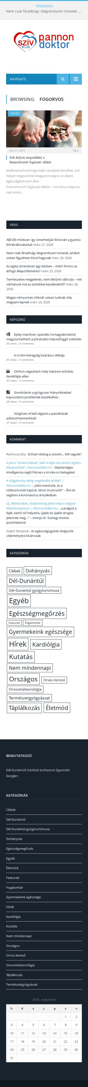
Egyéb (15, 113)
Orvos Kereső (54, 680)
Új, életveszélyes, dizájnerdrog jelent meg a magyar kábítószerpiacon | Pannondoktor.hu (41, 505)
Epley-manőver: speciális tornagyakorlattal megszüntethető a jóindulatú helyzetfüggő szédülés (43, 337)
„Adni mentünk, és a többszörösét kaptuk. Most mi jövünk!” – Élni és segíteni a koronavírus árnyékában (40, 490)
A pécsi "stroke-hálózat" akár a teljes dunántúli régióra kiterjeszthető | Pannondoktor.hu (43, 465)
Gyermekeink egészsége (40, 632)
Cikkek (14, 571)
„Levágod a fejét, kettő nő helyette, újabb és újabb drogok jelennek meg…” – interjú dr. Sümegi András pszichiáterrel (41, 515)
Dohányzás (38, 570)
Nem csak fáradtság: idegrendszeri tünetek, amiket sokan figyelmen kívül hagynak (45, 11)
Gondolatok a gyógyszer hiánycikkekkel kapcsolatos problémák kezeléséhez (38, 395)
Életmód (57, 708)
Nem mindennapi (30, 667)
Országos (23, 678)
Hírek (17, 644)
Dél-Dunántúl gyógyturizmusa (34, 590)
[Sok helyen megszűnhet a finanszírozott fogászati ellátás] (44, 130)
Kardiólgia (46, 644)
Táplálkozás (24, 708)
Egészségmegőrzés (37, 613)
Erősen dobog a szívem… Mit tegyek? (55, 454)
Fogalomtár (33, 623)
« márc (11, 1065)
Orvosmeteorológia (25, 689)
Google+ (12, 776)
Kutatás (21, 656)
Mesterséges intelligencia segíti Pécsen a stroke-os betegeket (40, 469)
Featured (14, 623)
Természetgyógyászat (29, 698)
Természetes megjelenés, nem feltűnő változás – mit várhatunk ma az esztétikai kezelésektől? (44, 281)
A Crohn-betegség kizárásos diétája (39, 355)
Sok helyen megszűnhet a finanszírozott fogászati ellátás (31, 159)
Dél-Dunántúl (26, 581)
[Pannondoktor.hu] (44, 41)
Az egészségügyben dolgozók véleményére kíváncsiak (39, 533)
